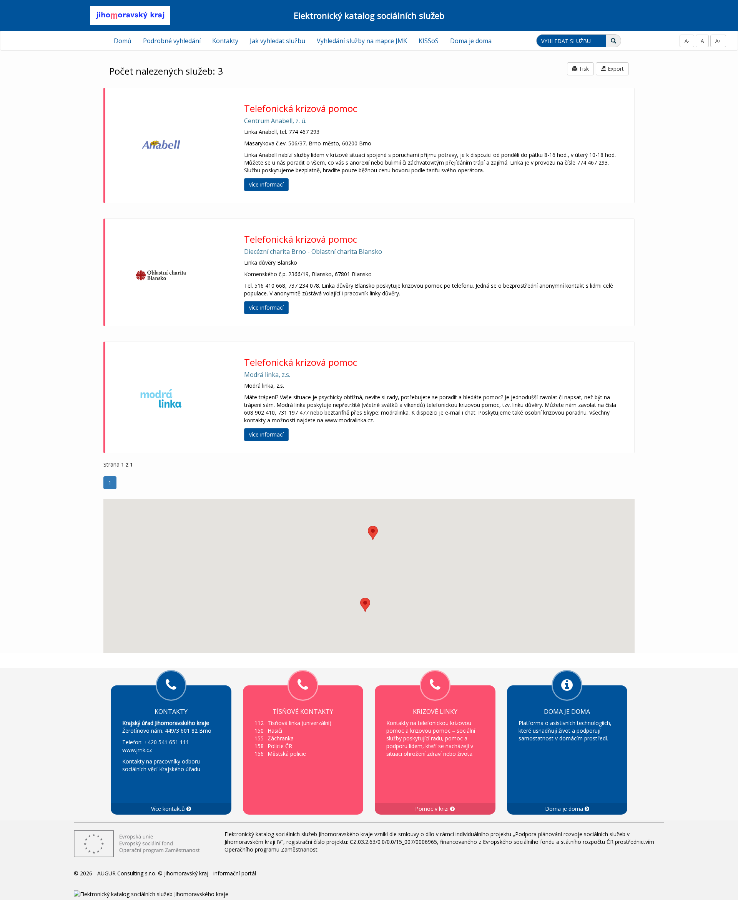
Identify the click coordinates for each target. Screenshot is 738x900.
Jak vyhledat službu (277, 41)
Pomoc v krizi (432, 808)
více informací (266, 184)
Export (615, 68)
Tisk (583, 68)
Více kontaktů (168, 808)
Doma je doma (471, 41)
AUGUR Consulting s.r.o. (126, 873)
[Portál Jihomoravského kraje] (130, 14)
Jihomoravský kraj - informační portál (210, 873)
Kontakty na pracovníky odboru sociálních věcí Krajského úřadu (161, 765)
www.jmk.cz (137, 749)
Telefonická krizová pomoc (300, 108)
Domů (122, 41)
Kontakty (225, 41)
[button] (365, 605)
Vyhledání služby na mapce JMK (362, 41)
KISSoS (429, 41)
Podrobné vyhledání (172, 41)
